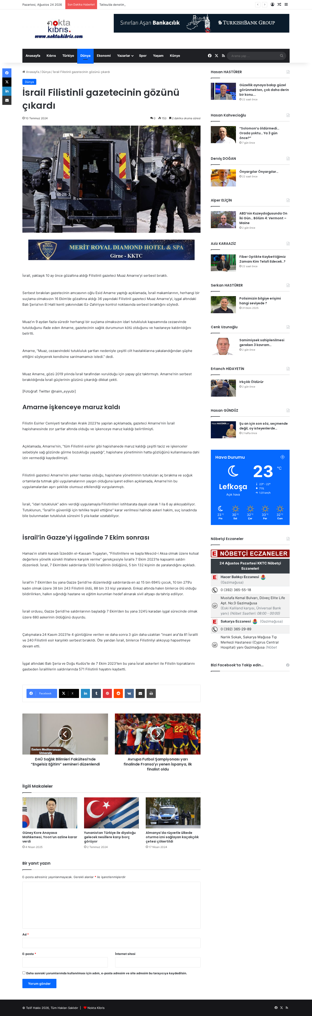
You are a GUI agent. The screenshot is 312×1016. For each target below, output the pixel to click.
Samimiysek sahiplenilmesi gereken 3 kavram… (261, 342)
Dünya (85, 55)
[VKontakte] (129, 693)
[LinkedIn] (85, 693)
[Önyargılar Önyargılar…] (223, 177)
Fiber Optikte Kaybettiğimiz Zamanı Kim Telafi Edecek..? (262, 259)
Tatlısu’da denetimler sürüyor (119, 4)
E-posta (29, 954)
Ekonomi (104, 55)
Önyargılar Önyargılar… (258, 171)
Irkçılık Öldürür (251, 382)
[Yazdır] (151, 693)
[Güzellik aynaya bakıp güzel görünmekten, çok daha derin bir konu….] (223, 91)
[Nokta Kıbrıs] (58, 29)
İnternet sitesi (125, 954)
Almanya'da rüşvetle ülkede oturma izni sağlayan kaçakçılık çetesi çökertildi (172, 837)
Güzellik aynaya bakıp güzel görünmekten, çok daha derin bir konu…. (264, 90)
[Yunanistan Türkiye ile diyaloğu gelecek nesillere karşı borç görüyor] (111, 812)
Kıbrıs (51, 55)
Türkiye (68, 55)
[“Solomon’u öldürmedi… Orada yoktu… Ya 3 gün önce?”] (223, 134)
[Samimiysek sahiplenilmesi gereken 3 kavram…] (223, 346)
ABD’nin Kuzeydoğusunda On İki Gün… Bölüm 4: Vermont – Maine (263, 218)
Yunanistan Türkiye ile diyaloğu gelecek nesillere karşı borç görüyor (110, 837)
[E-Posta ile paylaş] (140, 693)
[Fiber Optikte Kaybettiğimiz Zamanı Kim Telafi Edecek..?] (223, 262)
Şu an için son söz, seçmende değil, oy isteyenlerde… (263, 426)
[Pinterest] (107, 693)
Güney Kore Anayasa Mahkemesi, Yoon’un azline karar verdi (49, 837)
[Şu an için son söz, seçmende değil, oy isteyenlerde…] (223, 429)
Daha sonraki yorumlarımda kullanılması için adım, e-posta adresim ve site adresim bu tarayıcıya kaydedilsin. (106, 973)
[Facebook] (6, 73)
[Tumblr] (96, 693)
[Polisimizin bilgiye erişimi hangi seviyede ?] (223, 304)
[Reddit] (118, 693)
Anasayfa (33, 55)
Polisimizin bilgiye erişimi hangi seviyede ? (260, 300)
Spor (143, 55)
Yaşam (158, 55)
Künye (175, 55)
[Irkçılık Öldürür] (223, 388)
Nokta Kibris (96, 1008)
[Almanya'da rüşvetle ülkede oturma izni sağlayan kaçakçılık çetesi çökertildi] (173, 812)
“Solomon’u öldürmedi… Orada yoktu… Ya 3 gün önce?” (259, 133)
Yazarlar (123, 55)
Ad (25, 934)
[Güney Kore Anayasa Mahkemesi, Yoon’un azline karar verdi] (49, 812)
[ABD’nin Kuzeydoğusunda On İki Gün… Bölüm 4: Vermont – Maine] (223, 219)
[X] (6, 82)
